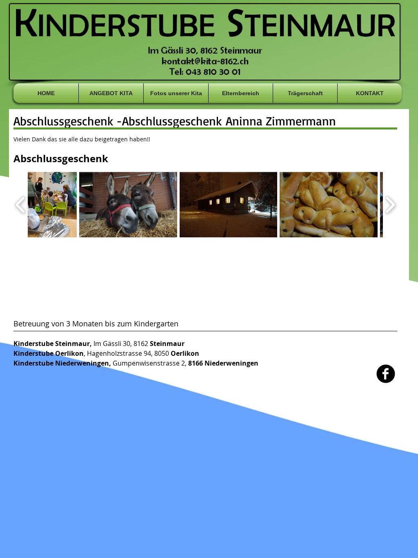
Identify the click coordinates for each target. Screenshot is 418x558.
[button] (52, 204)
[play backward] (20, 204)
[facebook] (385, 373)
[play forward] (390, 204)
